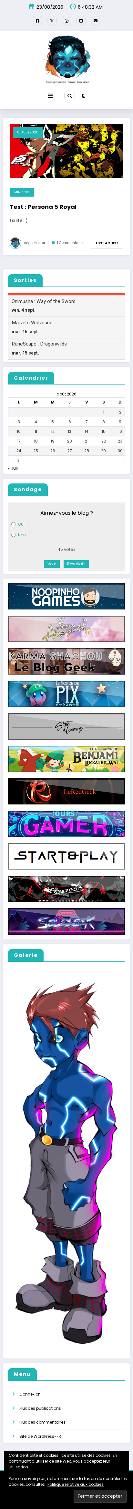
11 (36, 431)
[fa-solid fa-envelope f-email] (95, 20)
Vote (51, 564)
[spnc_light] (83, 95)
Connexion (30, 1394)
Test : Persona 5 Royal (43, 207)
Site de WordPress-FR (40, 1436)
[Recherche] (69, 96)
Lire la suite (107, 243)
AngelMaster (34, 242)
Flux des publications (40, 1408)
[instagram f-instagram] (66, 20)
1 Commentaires (71, 242)
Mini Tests (21, 192)
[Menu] (50, 96)
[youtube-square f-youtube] (81, 20)
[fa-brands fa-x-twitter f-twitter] (52, 20)
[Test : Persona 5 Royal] (66, 150)
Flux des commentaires (42, 1422)
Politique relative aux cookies (75, 1484)
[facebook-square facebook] (37, 20)
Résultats (76, 564)
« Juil (13, 468)
